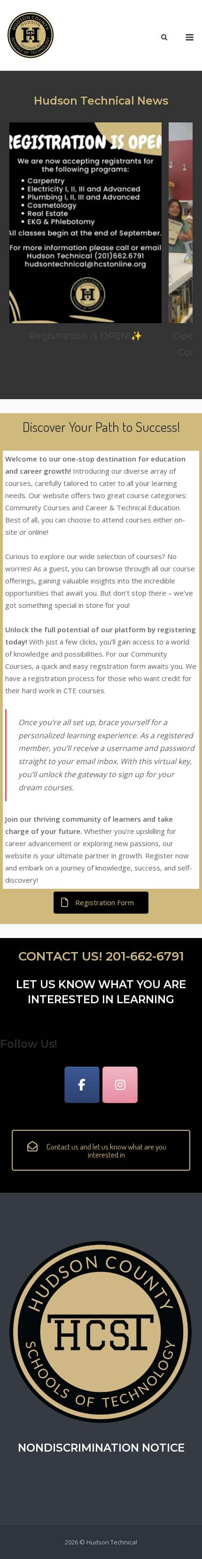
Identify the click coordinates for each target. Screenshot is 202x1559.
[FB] (82, 1085)
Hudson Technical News (101, 100)
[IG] (120, 1085)
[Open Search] (164, 38)
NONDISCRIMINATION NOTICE (101, 1447)
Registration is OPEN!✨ (85, 335)
